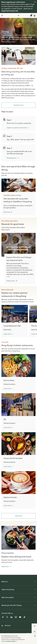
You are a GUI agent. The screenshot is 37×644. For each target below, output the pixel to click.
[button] (8, 212)
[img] (35, 2)
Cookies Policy (10, 641)
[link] (18, 56)
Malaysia (8, 625)
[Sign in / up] (34, 15)
